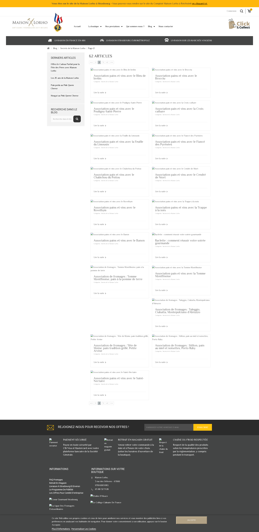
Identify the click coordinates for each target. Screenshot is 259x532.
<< (91, 62)
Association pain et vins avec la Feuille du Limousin (118, 143)
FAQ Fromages (56, 479)
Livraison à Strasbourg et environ (64, 486)
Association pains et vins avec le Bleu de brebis (120, 77)
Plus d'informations (61, 529)
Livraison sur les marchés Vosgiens (191, 40)
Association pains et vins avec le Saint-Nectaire (119, 380)
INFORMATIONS (58, 469)
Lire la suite (99, 92)
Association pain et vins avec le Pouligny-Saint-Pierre (114, 110)
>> (111, 62)
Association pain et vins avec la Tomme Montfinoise (180, 275)
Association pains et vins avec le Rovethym (114, 209)
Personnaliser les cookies (83, 529)
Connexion (231, 11)
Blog (55, 48)
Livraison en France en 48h (69, 40)
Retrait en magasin (58, 483)
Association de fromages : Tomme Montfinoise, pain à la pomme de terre (118, 278)
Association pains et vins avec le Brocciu (176, 77)
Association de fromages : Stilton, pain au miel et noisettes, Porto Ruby (179, 347)
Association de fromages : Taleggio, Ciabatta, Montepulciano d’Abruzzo (177, 311)
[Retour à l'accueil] (48, 48)
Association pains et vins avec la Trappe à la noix (181, 209)
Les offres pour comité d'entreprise (66, 493)
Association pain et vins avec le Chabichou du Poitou (114, 176)
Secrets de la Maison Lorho (72, 48)
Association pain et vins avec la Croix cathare (179, 110)
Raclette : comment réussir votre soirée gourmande (180, 242)
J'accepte (192, 520)
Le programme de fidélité (61, 489)
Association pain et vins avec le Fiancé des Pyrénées (180, 143)
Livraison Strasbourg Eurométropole (128, 40)
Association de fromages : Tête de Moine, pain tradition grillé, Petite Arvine (115, 348)
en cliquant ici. (199, 3)
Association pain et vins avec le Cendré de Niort (180, 176)
